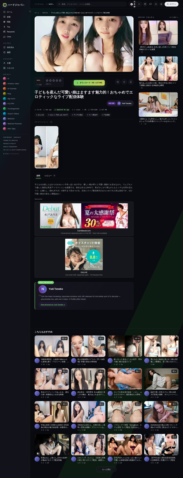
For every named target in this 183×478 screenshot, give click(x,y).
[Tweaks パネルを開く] (161, 4)
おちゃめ (41, 115)
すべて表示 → (174, 17)
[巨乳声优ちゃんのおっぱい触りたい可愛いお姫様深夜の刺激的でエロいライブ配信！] (125, 449)
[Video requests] (145, 4)
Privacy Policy (9, 143)
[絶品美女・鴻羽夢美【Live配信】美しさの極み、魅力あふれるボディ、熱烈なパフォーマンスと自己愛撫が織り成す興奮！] (88, 383)
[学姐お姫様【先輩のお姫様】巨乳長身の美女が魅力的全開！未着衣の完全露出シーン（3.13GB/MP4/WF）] (52, 416)
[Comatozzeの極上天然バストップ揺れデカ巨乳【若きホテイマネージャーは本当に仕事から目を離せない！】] (161, 416)
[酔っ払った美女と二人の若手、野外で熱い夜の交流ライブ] (125, 350)
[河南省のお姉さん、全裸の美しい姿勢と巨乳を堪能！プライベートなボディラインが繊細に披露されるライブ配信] (88, 416)
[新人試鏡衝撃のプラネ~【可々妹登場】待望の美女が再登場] (88, 350)
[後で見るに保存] (66, 338)
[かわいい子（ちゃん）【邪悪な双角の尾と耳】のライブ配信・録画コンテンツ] (88, 449)
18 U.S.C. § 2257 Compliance (14, 150)
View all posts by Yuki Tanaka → (53, 305)
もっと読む (106, 469)
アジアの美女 (78, 115)
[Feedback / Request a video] (150, 4)
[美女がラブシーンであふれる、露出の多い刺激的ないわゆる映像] (52, 383)
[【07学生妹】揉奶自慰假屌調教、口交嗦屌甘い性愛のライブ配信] (161, 449)
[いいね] (124, 82)
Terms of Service (10, 140)
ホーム (37, 13)
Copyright (7, 137)
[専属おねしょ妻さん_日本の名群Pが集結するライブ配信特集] (52, 449)
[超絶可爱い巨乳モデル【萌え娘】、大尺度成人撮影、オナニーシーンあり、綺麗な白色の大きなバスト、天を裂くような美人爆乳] (161, 383)
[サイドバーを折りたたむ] (30, 11)
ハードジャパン (40, 4)
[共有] (117, 82)
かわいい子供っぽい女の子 (59, 115)
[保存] (130, 82)
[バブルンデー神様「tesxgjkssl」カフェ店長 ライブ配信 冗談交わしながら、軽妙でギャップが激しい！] (125, 416)
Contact (17, 137)
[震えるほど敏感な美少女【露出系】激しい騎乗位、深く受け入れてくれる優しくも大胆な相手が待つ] (161, 350)
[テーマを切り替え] (156, 4)
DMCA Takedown (10, 147)
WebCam (45, 13)
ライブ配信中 (93, 115)
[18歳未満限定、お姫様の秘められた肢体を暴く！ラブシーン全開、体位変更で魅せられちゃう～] (52, 350)
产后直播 (107, 115)
